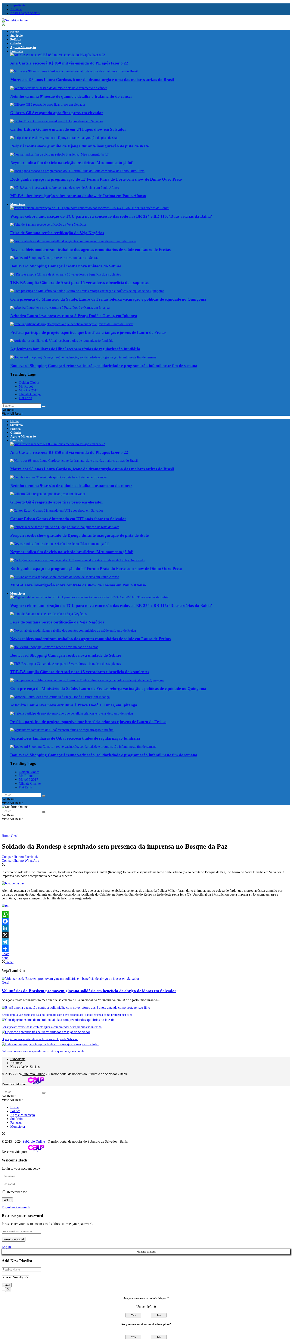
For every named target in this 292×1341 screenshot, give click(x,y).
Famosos (16, 51)
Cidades (15, 43)
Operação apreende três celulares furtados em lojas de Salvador (40, 1039)
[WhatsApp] (146, 914)
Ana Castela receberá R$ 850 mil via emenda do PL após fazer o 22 (69, 63)
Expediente (17, 5)
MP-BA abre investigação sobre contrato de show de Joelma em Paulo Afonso (78, 195)
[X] (146, 935)
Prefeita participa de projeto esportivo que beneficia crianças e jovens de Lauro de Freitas (88, 332)
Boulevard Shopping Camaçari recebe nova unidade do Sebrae (65, 266)
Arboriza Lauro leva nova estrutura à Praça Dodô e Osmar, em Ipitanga (73, 315)
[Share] (146, 948)
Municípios (17, 204)
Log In (6, 1247)
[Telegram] (146, 941)
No (159, 1315)
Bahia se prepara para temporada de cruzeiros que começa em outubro (44, 1051)
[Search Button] (44, 406)
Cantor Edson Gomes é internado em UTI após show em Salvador (68, 129)
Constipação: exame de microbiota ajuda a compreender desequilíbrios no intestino (52, 1027)
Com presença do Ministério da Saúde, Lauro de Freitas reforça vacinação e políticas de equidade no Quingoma (108, 299)
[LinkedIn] (146, 928)
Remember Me (17, 1192)
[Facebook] (146, 921)
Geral (14, 836)
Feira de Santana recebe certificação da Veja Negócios (57, 233)
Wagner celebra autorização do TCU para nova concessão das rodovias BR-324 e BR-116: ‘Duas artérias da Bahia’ (111, 216)
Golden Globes (29, 382)
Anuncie (16, 9)
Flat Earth (25, 398)
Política (15, 39)
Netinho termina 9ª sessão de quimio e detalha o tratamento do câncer (71, 96)
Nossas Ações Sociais (25, 13)
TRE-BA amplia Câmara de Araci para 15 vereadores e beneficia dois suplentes (79, 282)
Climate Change (30, 394)
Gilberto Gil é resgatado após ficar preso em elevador (56, 113)
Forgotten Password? (16, 1207)
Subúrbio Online (33, 1074)
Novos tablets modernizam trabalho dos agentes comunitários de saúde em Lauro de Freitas (90, 249)
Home (14, 31)
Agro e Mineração (23, 47)
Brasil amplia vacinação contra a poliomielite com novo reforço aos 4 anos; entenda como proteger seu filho (67, 1014)
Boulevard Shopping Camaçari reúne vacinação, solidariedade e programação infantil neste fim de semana (103, 365)
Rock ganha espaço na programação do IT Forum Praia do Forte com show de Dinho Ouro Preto (96, 179)
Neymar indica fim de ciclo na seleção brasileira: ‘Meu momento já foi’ (71, 162)
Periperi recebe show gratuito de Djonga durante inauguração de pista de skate (79, 146)
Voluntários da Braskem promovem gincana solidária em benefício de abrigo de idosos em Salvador (89, 991)
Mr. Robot (26, 386)
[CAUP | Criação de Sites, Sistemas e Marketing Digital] (36, 1084)
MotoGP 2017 (28, 390)
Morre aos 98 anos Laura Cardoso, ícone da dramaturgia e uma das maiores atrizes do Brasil (92, 79)
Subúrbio (16, 35)
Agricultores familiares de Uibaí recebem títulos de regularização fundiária (75, 349)
